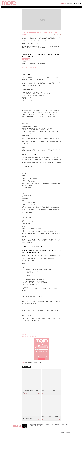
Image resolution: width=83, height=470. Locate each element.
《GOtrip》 (51, 424)
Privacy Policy (68, 432)
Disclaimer (62, 432)
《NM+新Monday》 (57, 424)
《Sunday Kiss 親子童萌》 (34, 425)
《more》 (66, 424)
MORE (55, 34)
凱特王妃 (35, 362)
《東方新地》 (62, 424)
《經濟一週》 (41, 425)
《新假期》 (47, 424)
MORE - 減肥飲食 (25, 393)
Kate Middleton (29, 362)
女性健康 (23, 34)
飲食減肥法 (41, 362)
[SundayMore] (9, 3)
